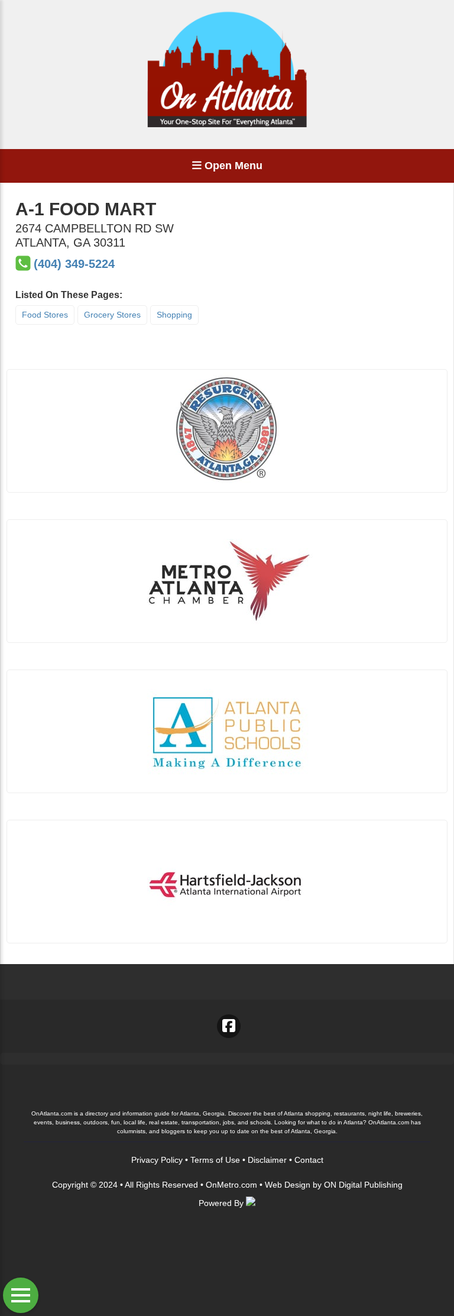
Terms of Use (215, 1160)
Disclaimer (267, 1160)
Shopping (174, 314)
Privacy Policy (157, 1160)
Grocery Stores (112, 314)
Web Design (287, 1184)
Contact (308, 1160)
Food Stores (45, 314)
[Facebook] (229, 1026)
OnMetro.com (231, 1184)
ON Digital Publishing (363, 1184)
